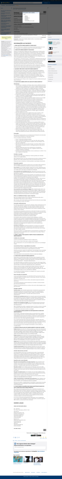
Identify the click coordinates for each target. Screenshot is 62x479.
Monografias (50, 77)
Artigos (43, 438)
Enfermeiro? (27, 19)
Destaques (50, 81)
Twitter (49, 59)
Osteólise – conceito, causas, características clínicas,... (18, 463)
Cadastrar (50, 37)
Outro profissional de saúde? (29, 20)
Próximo (46, 438)
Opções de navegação (52, 64)
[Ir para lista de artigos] (43, 437)
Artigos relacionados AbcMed (53, 39)
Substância (38, 472)
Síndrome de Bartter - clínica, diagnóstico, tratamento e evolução (37, 463)
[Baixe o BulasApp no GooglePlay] (33, 435)
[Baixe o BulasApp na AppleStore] (38, 435)
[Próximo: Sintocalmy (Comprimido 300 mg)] (45, 437)
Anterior (41, 438)
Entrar (49, 35)
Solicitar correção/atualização (22, 440)
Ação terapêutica (44, 472)
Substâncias (50, 79)
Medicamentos (27, 472)
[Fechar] (61, 475)
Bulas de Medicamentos (52, 70)
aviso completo (5, 55)
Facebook (50, 55)
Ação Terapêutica (51, 68)
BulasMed (49, 66)
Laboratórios (50, 75)
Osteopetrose (25, 462)
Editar (13, 440)
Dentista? (26, 18)
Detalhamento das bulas (52, 73)
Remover (16, 440)
